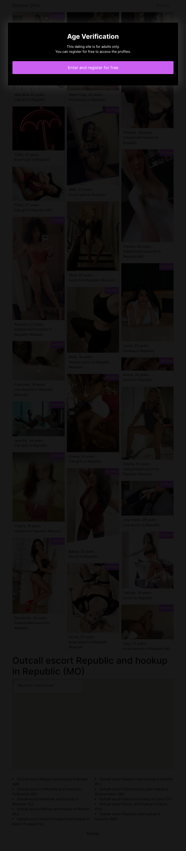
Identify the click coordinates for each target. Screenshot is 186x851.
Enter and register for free (93, 67)
